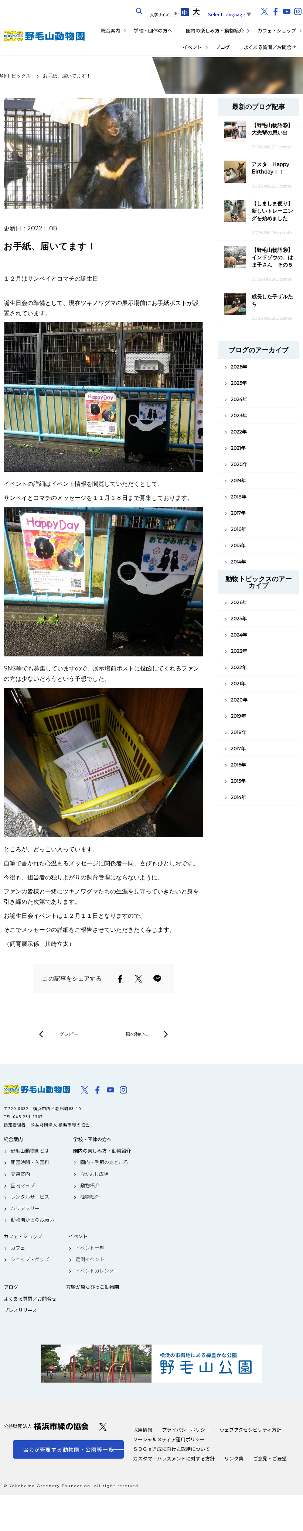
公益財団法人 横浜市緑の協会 (46, 1426)
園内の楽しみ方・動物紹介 (215, 30)
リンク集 (234, 1458)
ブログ (222, 47)
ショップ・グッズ (30, 1259)
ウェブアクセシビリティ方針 (250, 1429)
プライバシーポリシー (186, 1429)
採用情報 (142, 1429)
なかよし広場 (94, 1174)
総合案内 (110, 30)
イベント (192, 47)
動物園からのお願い (32, 1219)
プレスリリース (20, 1310)
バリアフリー (25, 1208)
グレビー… (70, 1034)
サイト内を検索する (139, 11)
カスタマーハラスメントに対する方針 (174, 1458)
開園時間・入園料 (30, 1162)
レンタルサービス (30, 1197)
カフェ (18, 1248)
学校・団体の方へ (153, 30)
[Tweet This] (138, 978)
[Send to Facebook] (120, 978)
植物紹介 (89, 1197)
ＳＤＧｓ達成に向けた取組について (171, 1448)
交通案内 (20, 1174)
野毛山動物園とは (30, 1150)
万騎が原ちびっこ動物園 (92, 1287)
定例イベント (89, 1259)
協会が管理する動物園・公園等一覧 (68, 1449)
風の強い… (137, 1034)
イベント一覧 (89, 1248)
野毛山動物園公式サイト (44, 36)
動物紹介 (89, 1185)
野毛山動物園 (37, 1089)
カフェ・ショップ (277, 30)
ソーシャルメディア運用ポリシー (169, 1439)
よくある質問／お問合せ (270, 47)
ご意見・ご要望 (270, 1458)
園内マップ (23, 1185)
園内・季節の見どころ (104, 1162)
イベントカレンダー (97, 1270)
